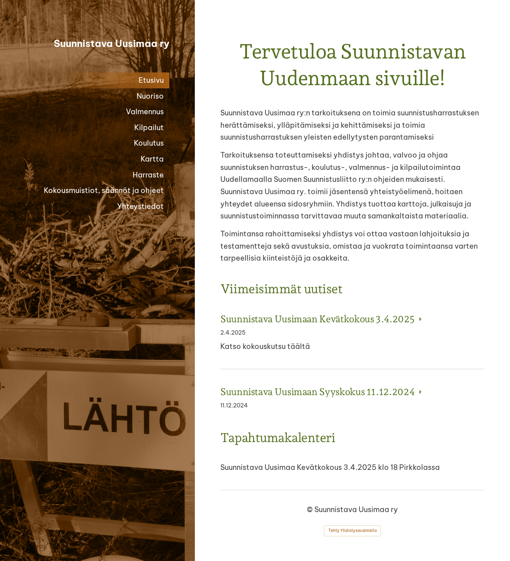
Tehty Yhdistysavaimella (352, 530)
